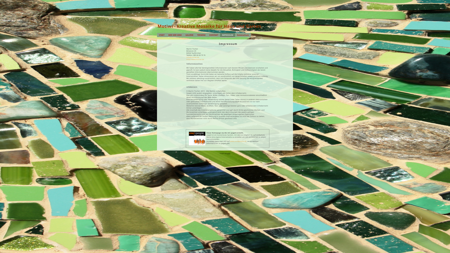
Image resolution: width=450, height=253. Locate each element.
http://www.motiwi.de (195, 59)
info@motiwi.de (192, 57)
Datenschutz (243, 35)
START (162, 35)
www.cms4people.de (238, 141)
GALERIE (189, 35)
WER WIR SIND (175, 35)
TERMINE (201, 35)
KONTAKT (213, 35)
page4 (228, 153)
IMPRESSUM (227, 35)
